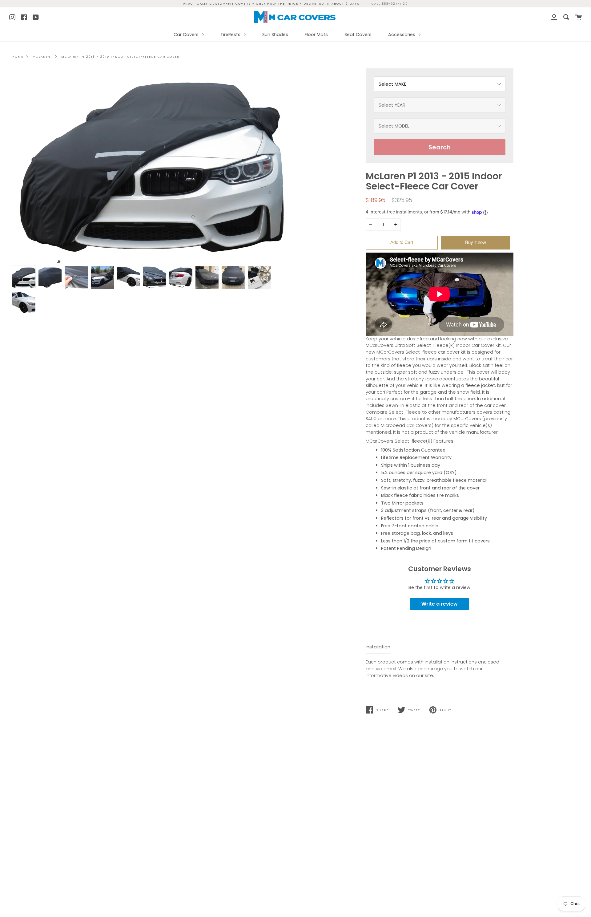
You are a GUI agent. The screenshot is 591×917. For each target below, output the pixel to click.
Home (17, 57)
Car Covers (187, 34)
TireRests (231, 34)
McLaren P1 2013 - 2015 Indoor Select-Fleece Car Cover (120, 57)
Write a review (439, 603)
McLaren (41, 57)
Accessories (402, 34)
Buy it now (475, 242)
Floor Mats (316, 34)
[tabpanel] (151, 165)
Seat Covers (358, 34)
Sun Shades (275, 34)
